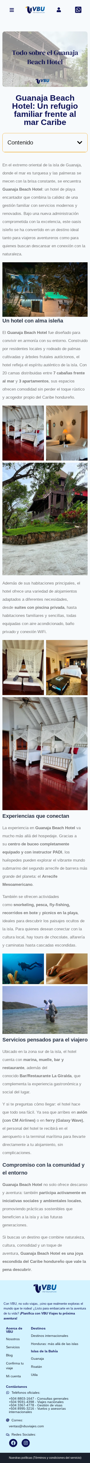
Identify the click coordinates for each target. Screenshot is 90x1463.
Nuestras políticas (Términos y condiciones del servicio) (45, 1457)
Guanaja (37, 1358)
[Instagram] (26, 1443)
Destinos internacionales (49, 1336)
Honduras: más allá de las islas (54, 1344)
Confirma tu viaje (15, 1365)
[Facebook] (13, 1443)
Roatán (36, 1367)
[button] (80, 142)
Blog (9, 1355)
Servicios (13, 1347)
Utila (34, 1375)
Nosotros (13, 1339)
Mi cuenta (13, 1376)
